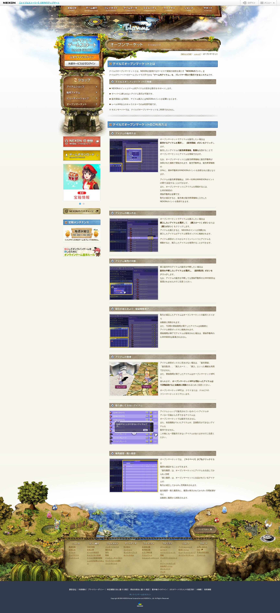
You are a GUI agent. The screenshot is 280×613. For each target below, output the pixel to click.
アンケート (201, 555)
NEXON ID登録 (81, 141)
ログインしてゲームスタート (82, 45)
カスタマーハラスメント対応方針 (181, 589)
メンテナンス (74, 558)
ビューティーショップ (82, 98)
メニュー (268, 3)
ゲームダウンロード (81, 155)
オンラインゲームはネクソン (140, 594)
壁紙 (162, 555)
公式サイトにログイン (81, 57)
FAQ (198, 549)
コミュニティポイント (150, 558)
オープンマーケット (82, 104)
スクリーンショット (168, 552)
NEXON (9, 3)
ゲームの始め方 (93, 552)
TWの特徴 (91, 547)
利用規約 (82, 589)
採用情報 (207, 589)
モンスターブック (130, 552)
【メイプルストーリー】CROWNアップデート (39, 3)
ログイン (249, 3)
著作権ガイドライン (159, 589)
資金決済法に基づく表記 (139, 589)
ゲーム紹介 (91, 10)
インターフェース (112, 547)
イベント (72, 552)
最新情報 (72, 547)
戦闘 (107, 555)
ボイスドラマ (165, 569)
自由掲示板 (146, 547)
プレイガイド (111, 10)
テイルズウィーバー (141, 25)
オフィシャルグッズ (168, 563)
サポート (208, 10)
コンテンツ (128, 549)
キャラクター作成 (94, 555)
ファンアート (147, 555)
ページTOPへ (205, 529)
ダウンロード (165, 547)
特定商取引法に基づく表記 (117, 589)
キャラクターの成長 (113, 560)
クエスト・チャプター (113, 558)
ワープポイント (111, 563)
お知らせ (71, 10)
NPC (107, 552)
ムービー (163, 549)
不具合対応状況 (203, 552)
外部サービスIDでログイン (81, 64)
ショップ (197, 54)
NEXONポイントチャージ (81, 211)
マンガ (162, 572)
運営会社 (72, 589)
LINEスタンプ (165, 574)
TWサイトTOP (186, 54)
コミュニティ (149, 10)
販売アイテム (82, 93)
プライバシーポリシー (96, 589)
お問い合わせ (202, 547)
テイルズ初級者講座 (94, 558)
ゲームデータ (130, 10)
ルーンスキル (129, 555)
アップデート (74, 555)
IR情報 (199, 589)
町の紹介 (127, 547)
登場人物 (90, 549)
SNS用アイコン (166, 566)
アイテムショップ (82, 87)
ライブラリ (169, 10)
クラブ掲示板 (147, 552)
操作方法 (108, 549)
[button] (80, 204)
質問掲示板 (146, 549)
